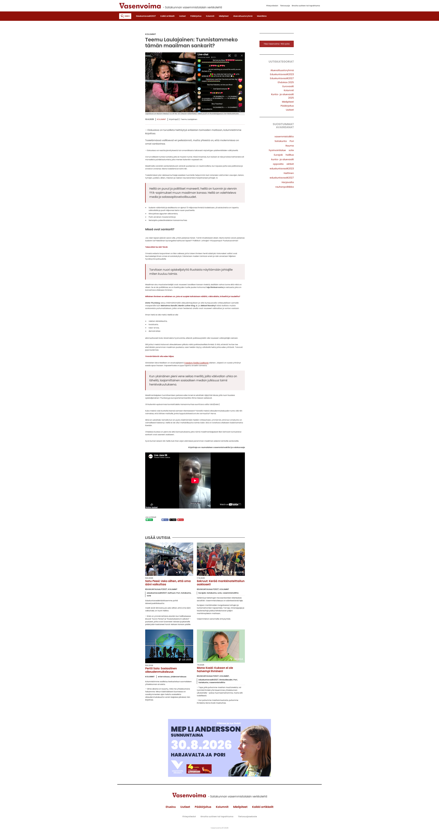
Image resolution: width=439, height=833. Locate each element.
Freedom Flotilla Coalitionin (196, 362)
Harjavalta (288, 182)
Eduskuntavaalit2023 (282, 74)
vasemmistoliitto (284, 136)
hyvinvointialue (277, 150)
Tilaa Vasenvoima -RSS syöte (277, 44)
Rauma (289, 145)
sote (291, 150)
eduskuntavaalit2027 (282, 177)
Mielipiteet (288, 101)
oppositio (278, 164)
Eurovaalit (288, 86)
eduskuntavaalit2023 (282, 168)
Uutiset (290, 109)
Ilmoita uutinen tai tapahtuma (217, 816)
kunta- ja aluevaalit (282, 159)
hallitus (290, 154)
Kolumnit (161, 119)
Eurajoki (278, 154)
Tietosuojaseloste (247, 816)
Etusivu (171, 807)
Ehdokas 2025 (286, 82)
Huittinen (289, 173)
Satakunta (281, 141)
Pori (292, 141)
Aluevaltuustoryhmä (282, 70)
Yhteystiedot (189, 816)
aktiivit (290, 164)
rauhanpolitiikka (284, 186)
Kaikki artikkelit (262, 807)
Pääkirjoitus (287, 105)
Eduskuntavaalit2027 (282, 78)
